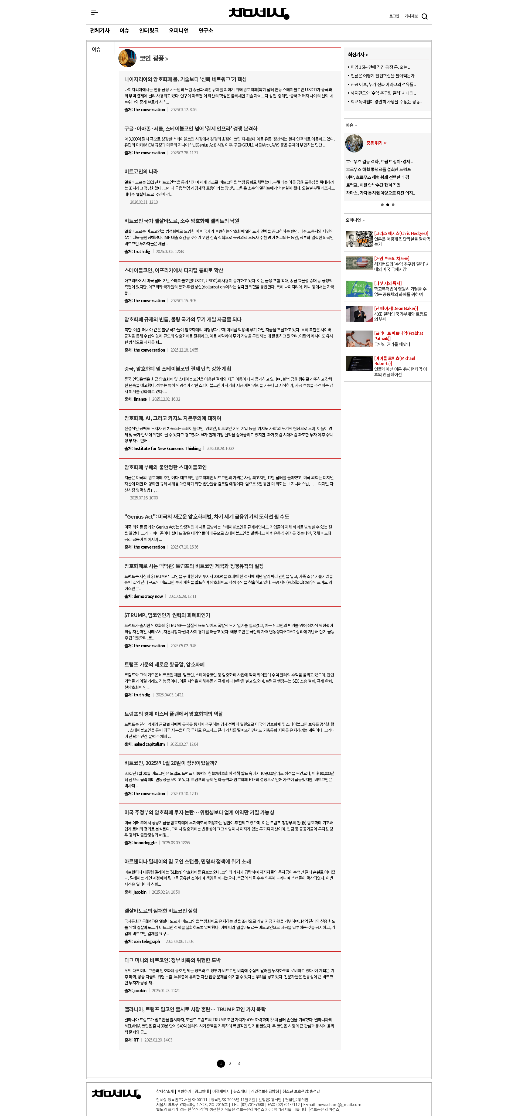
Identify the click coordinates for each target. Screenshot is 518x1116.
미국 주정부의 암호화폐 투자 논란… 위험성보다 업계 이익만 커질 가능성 (199, 812)
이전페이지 (221, 1091)
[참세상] (116, 1094)
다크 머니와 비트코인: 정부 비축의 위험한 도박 (172, 960)
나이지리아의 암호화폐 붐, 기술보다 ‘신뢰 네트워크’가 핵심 (185, 79)
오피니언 (179, 30)
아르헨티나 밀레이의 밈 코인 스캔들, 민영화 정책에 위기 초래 (187, 861)
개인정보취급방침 (265, 1091)
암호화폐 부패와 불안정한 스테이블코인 (165, 467)
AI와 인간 (374, 143)
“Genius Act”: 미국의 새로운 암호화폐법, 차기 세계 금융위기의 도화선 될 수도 (206, 516)
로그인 (394, 16)
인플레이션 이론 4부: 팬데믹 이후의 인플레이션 (400, 366)
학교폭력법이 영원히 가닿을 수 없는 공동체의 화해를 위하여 (400, 289)
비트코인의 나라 (141, 171)
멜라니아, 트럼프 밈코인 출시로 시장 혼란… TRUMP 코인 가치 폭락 (195, 1009)
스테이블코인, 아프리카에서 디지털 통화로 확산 (173, 270)
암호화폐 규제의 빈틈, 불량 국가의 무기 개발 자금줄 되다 (182, 319)
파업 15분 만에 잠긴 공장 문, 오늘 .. (380, 67)
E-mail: (309, 1104)
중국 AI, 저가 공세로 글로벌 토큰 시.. (377, 161)
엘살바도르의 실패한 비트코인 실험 (160, 910)
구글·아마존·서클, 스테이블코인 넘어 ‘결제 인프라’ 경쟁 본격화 (190, 128)
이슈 (124, 30)
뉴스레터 (240, 1091)
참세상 (259, 14)
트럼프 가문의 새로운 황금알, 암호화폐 (164, 664)
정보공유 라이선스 (324, 1109)
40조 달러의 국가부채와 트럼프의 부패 (400, 314)
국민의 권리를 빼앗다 (398, 339)
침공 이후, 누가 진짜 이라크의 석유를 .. (383, 84)
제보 (411, 16)
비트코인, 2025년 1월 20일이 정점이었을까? (170, 763)
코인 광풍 (151, 58)
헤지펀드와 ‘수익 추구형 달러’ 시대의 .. (383, 93)
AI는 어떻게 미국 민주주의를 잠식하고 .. (380, 192)
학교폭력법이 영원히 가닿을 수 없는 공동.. (386, 101)
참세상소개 (165, 1091)
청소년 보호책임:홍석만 (301, 1091)
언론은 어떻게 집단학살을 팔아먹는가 (383, 75)
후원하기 (184, 1091)
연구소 (206, 30)
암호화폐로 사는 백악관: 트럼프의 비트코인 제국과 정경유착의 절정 (194, 566)
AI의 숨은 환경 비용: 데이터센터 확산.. (378, 185)
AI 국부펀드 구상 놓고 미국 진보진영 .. (378, 169)
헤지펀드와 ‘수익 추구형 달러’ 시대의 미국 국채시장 (402, 264)
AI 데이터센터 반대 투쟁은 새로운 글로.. (380, 177)
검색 (424, 16)
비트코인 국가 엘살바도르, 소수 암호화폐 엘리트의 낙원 (181, 220)
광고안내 (202, 1091)
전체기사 (100, 30)
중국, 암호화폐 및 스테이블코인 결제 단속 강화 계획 (177, 368)
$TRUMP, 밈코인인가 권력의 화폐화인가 (167, 615)
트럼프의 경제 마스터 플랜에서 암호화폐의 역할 (173, 713)
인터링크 (149, 30)
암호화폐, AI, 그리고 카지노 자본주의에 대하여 (172, 418)
